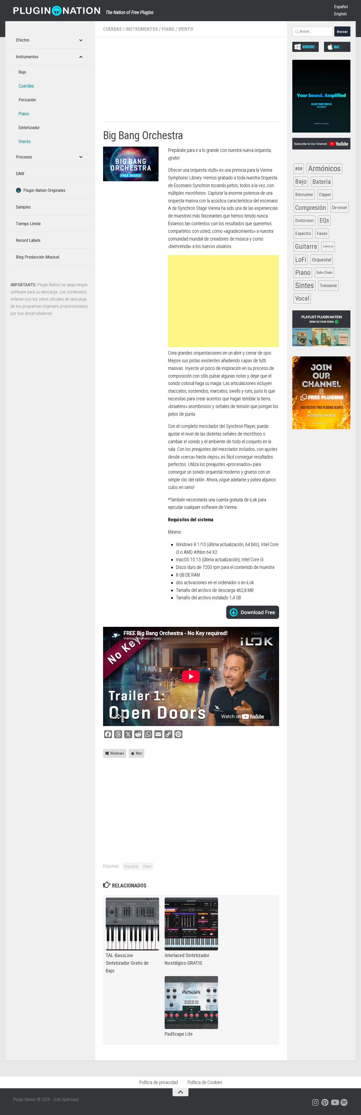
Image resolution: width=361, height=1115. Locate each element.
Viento (185, 29)
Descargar (252, 612)
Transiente (328, 285)
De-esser (339, 207)
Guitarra (306, 246)
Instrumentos (142, 29)
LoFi (300, 260)
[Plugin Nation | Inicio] (56, 11)
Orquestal (131, 866)
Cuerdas (112, 29)
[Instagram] (315, 1102)
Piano (168, 29)
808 (298, 169)
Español (341, 6)
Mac (139, 753)
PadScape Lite (179, 1034)
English (340, 13)
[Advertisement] (191, 82)
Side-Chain (324, 272)
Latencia (328, 246)
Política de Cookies (204, 1082)
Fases (322, 233)
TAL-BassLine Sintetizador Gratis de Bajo (127, 963)
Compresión (310, 207)
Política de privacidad (158, 1082)
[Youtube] (334, 1102)
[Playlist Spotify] (344, 1102)
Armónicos (324, 168)
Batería (321, 181)
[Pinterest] (325, 1102)
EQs (324, 220)
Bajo (301, 181)
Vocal (302, 298)
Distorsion (304, 220)
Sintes (304, 285)
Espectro (303, 233)
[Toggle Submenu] (80, 40)
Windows (117, 753)
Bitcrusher (304, 194)
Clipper (325, 194)
